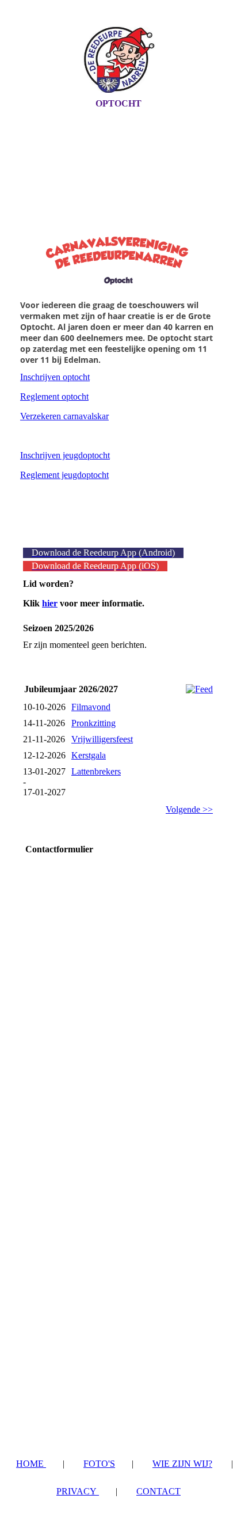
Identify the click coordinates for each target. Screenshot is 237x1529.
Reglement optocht (54, 396)
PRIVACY (77, 1491)
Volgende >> (189, 809)
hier (50, 603)
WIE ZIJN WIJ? (182, 1464)
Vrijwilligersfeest (102, 739)
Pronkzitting (93, 723)
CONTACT (158, 1491)
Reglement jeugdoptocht (64, 475)
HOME (31, 1464)
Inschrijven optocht (55, 377)
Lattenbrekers (96, 771)
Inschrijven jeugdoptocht (65, 455)
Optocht (118, 103)
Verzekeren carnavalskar (64, 416)
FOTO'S (99, 1464)
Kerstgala (88, 755)
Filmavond (90, 707)
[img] (118, 59)
